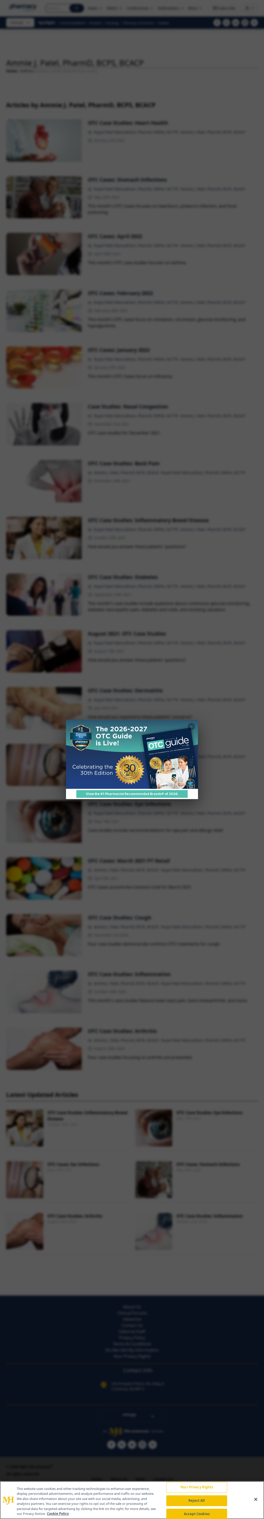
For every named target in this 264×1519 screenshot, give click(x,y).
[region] (132, 1500)
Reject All (196, 1500)
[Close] (255, 1499)
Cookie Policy (58, 1513)
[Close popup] (191, 726)
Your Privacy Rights (196, 1487)
